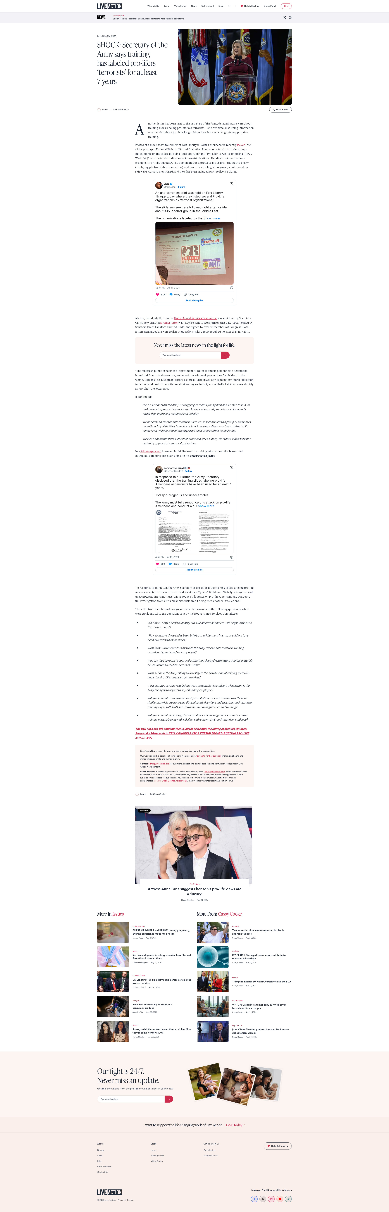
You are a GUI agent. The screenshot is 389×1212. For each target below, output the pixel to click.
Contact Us (102, 1172)
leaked (241, 145)
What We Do (153, 6)
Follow (181, 186)
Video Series (180, 6)
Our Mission (209, 1150)
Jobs (99, 1161)
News (193, 6)
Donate (100, 1150)
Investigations (157, 1155)
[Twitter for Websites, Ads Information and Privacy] (231, 287)
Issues (105, 109)
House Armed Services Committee (195, 318)
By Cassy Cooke (121, 109)
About (100, 1144)
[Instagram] (290, 17)
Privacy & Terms (125, 1200)
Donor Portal (270, 6)
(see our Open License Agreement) (170, 781)
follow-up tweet (150, 451)
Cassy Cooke (230, 914)
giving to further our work (209, 756)
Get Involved (207, 6)
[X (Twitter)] (284, 17)
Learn (166, 6)
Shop (221, 6)
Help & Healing (251, 6)
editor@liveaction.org (158, 763)
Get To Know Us (211, 1144)
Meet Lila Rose (210, 1155)
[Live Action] (109, 6)
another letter (169, 322)
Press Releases (104, 1166)
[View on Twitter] (232, 185)
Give (286, 6)
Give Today (234, 1124)
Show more (211, 218)
